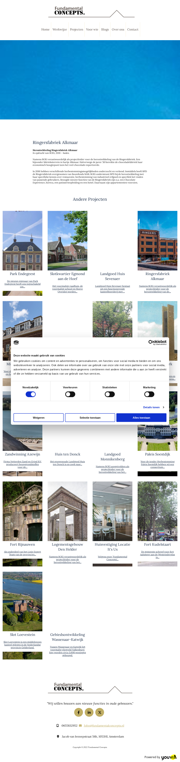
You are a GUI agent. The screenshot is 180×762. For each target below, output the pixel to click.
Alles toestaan (141, 417)
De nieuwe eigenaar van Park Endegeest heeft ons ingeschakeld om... (23, 284)
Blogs (105, 29)
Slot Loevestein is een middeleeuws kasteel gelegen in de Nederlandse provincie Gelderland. (22, 644)
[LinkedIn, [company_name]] (89, 712)
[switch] (70, 394)
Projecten (76, 29)
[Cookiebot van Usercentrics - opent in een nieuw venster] (151, 342)
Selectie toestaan (90, 417)
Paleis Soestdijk (157, 454)
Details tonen (151, 407)
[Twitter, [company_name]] (99, 712)
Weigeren (38, 417)
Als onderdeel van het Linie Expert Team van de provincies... (22, 553)
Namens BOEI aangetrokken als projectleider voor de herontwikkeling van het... (112, 469)
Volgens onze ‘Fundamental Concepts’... (112, 558)
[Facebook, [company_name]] (78, 712)
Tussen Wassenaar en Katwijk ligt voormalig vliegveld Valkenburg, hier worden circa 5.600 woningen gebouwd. (67, 651)
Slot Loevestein (22, 634)
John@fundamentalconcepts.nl (104, 725)
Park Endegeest (22, 274)
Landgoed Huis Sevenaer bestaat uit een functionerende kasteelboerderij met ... (112, 289)
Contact (133, 29)
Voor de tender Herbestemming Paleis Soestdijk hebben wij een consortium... (158, 464)
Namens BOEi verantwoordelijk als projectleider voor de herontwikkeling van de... (157, 289)
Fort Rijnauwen (22, 544)
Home (45, 29)
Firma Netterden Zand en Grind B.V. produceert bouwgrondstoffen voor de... (22, 464)
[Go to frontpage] (91, 12)
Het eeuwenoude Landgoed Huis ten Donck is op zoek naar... (67, 463)
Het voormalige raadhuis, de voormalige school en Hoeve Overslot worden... (67, 289)
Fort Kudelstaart (157, 544)
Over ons (118, 29)
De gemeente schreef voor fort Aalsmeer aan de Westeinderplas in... (157, 554)
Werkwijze (60, 29)
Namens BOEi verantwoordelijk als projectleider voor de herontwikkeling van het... (67, 559)
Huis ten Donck (67, 454)
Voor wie (92, 29)
